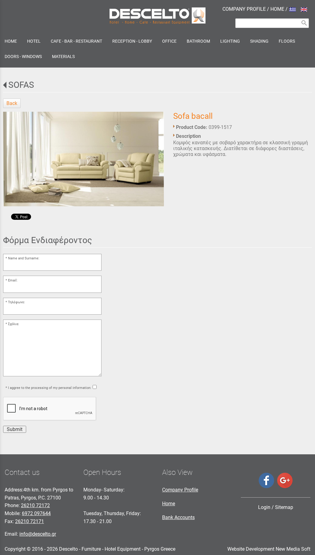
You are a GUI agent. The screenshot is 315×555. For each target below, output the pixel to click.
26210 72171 (29, 521)
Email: (13, 280)
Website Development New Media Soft (268, 549)
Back (11, 103)
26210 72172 (35, 505)
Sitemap (284, 507)
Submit (14, 429)
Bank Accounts (178, 517)
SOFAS (21, 85)
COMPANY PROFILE (244, 9)
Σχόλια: (13, 324)
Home (168, 503)
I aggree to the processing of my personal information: (49, 388)
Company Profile (180, 490)
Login (264, 507)
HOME (277, 9)
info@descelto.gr (37, 534)
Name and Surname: (23, 258)
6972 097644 (36, 513)
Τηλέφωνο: (16, 302)
